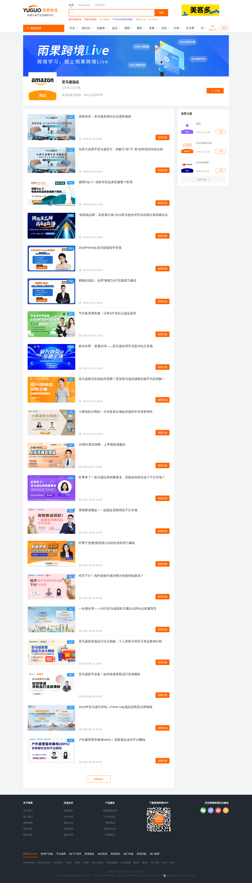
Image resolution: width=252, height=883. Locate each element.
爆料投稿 (28, 822)
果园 (127, 28)
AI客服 (86, 863)
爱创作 (136, 863)
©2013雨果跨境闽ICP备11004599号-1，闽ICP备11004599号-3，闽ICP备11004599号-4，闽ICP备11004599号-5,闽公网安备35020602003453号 (126, 875)
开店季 (190, 28)
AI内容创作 (58, 863)
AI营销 (77, 863)
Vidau (164, 863)
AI (202, 28)
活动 (164, 28)
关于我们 (28, 810)
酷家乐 (145, 863)
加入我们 (28, 816)
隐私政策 (28, 834)
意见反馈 (68, 828)
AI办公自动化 (97, 863)
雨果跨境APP (110, 810)
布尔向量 (155, 863)
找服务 (101, 28)
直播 (151, 28)
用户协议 (28, 828)
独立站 (86, 28)
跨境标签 (110, 834)
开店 (72, 28)
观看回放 (162, 137)
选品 (114, 28)
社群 (176, 28)
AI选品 (68, 863)
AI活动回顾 (126, 863)
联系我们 (68, 810)
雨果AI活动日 (29, 863)
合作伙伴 (68, 816)
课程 (139, 28)
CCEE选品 (110, 816)
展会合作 (68, 822)
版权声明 (68, 834)
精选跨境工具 (44, 863)
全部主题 (202, 179)
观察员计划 (110, 828)
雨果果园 (110, 822)
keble (172, 863)
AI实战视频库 (112, 863)
